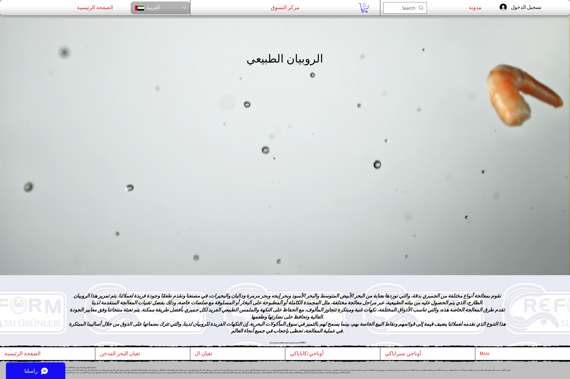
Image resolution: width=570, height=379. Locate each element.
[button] (364, 8)
